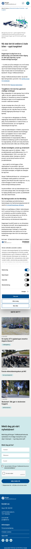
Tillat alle (15, 296)
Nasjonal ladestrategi (16, 85)
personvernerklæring (9, 468)
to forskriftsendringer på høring (15, 205)
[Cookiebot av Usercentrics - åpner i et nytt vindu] (22, 242)
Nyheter (7, 8)
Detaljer (24, 291)
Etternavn (5, 455)
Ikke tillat (15, 306)
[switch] (27, 275)
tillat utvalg (15, 301)
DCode (25, 547)
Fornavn (5, 449)
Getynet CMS (7, 547)
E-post (5, 461)
